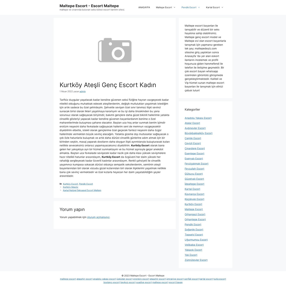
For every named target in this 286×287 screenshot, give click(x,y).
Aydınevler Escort (195, 128)
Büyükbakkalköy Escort (198, 133)
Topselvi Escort (194, 234)
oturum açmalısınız (98, 217)
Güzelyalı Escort (194, 178)
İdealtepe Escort (194, 183)
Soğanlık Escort (194, 229)
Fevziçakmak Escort (196, 163)
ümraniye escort (175, 278)
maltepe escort (68, 278)
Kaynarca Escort (194, 194)
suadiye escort (144, 282)
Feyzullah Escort (194, 168)
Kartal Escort (213, 7)
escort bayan (176, 282)
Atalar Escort (192, 123)
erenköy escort (141, 278)
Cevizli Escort (193, 143)
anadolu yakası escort (104, 278)
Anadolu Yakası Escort (198, 118)
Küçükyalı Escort (194, 199)
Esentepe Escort (194, 153)
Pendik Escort (189, 7)
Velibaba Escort (194, 244)
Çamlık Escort (193, 138)
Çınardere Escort (195, 148)
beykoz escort (128, 282)
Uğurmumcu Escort (196, 239)
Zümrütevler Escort (196, 260)
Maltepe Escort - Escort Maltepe (89, 6)
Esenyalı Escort (194, 158)
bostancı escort (112, 282)
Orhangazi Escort (195, 214)
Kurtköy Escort (70, 184)
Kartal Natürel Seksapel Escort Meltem (82, 190)
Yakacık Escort (193, 249)
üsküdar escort (125, 278)
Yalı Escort (191, 254)
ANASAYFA (144, 7)
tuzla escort (219, 278)
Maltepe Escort (164, 7)
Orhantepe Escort (195, 219)
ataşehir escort (85, 278)
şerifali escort (191, 278)
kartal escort (206, 278)
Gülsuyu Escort (194, 173)
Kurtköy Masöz (70, 187)
